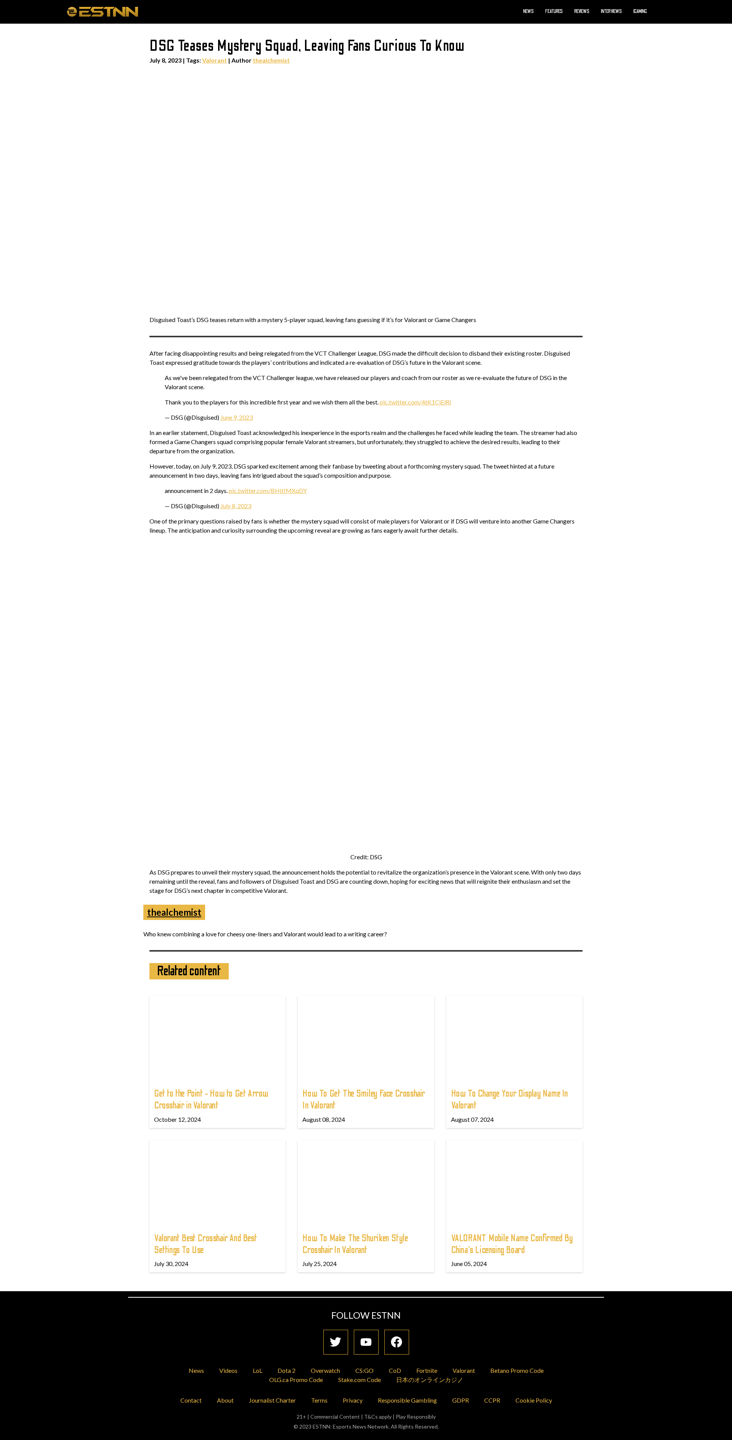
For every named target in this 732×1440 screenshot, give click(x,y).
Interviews (611, 11)
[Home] (102, 11)
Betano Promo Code (517, 1370)
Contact (191, 1400)
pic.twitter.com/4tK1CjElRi (415, 402)
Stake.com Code (359, 1379)
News (528, 11)
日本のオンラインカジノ (429, 1379)
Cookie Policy (533, 1400)
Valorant (214, 60)
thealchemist (271, 60)
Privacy (353, 1400)
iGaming (640, 11)
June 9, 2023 (236, 417)
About (225, 1400)
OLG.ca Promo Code (296, 1379)
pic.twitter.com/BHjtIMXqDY (268, 490)
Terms (319, 1400)
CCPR (492, 1400)
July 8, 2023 (235, 505)
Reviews (581, 11)
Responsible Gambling (407, 1400)
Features (554, 11)
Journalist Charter (272, 1400)
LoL (257, 1370)
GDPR (460, 1400)
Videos (228, 1370)
